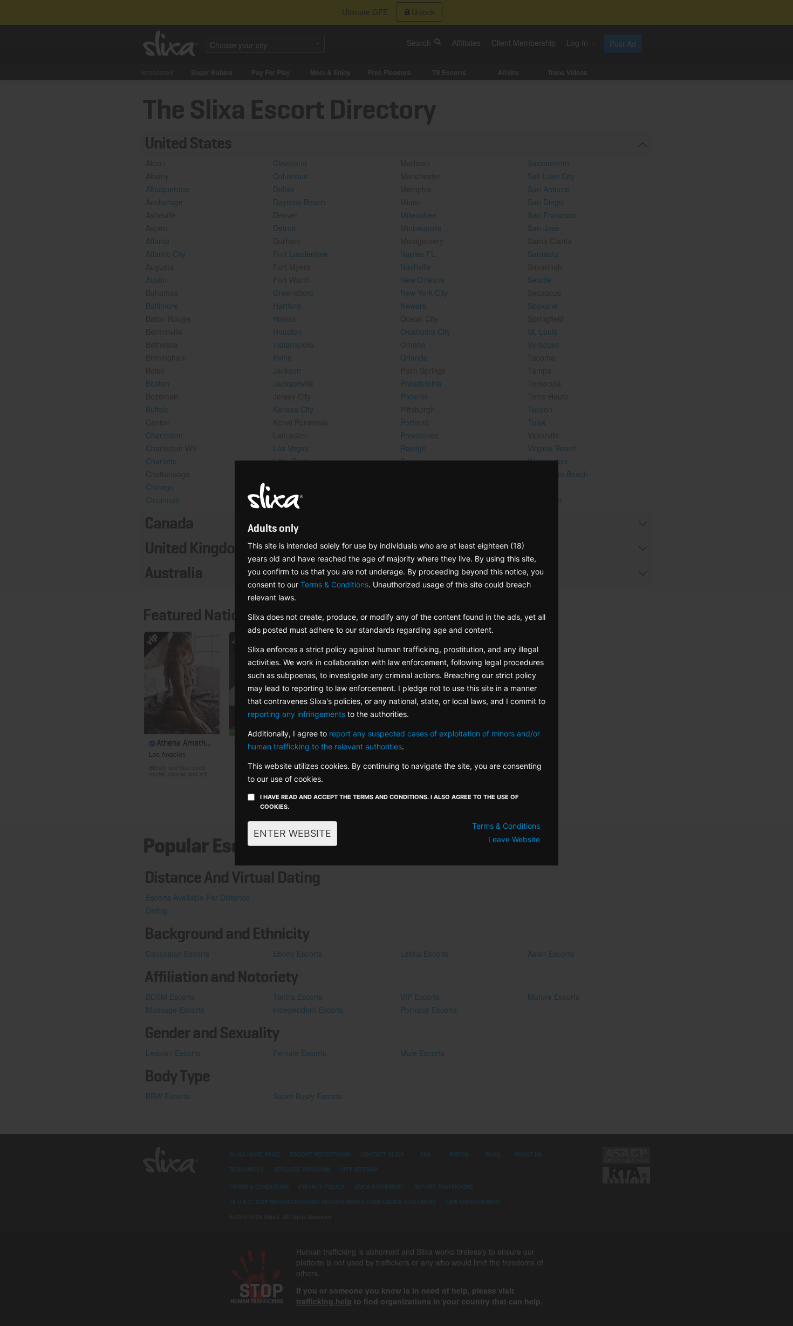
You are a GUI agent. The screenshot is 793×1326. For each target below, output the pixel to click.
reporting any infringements (296, 714)
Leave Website (514, 839)
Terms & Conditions (334, 584)
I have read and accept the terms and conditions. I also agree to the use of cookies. (389, 801)
